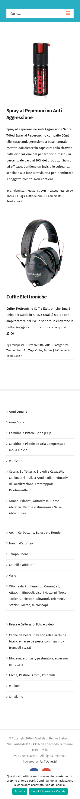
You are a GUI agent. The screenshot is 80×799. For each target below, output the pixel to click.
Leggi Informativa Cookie (48, 791)
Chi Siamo (16, 697)
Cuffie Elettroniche (26, 297)
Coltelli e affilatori (22, 565)
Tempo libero (18, 554)
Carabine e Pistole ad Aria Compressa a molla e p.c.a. (37, 447)
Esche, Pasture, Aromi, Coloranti (32, 675)
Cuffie (29, 196)
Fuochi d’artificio (21, 543)
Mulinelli (15, 686)
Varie (12, 576)
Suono (38, 196)
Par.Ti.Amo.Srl (48, 762)
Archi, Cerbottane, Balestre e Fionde (35, 533)
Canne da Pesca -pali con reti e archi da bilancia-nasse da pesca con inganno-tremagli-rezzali (37, 641)
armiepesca (17, 190)
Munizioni (16, 461)
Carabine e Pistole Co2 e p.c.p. (30, 433)
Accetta (20, 791)
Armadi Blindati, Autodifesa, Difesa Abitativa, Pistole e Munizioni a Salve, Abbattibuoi (36, 507)
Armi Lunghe (18, 411)
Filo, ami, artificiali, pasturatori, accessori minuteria (38, 661)
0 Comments (53, 196)
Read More (13, 201)
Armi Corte (16, 422)
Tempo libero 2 (15, 350)
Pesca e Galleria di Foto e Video (31, 624)
